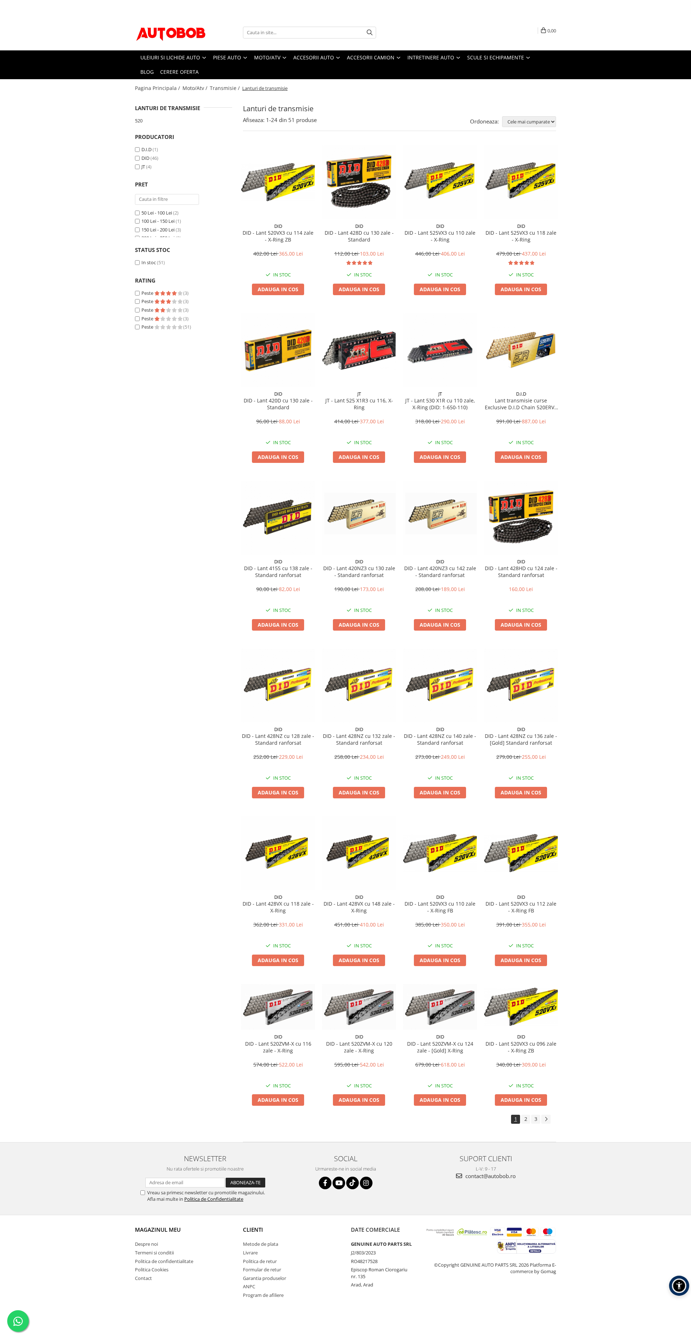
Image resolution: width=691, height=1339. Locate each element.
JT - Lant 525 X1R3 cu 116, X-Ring (359, 404)
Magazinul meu (158, 1229)
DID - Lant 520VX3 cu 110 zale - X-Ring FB (440, 907)
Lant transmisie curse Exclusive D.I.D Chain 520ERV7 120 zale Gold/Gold (521, 404)
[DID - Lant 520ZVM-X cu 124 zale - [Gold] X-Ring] (440, 1007)
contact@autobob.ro (490, 1176)
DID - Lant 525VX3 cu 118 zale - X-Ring (520, 236)
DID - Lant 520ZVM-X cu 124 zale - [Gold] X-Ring (440, 1047)
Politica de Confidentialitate (213, 1199)
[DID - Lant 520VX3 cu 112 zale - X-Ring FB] (521, 853)
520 (139, 120)
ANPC (249, 1286)
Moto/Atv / (195, 88)
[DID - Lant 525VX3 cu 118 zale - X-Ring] (521, 182)
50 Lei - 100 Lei (156, 212)
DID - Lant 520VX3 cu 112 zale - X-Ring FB (520, 907)
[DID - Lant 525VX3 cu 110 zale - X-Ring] (440, 182)
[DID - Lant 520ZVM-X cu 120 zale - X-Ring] (359, 1007)
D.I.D (146, 149)
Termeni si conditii (154, 1252)
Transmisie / (225, 88)
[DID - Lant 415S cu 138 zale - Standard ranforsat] (278, 518)
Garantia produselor (264, 1278)
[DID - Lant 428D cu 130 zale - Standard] (359, 182)
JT (143, 166)
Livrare (250, 1252)
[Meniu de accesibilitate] (679, 1286)
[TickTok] (352, 1183)
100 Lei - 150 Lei (158, 221)
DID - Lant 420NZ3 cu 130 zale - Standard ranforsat (359, 571)
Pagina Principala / (158, 88)
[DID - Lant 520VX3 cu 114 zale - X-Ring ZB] (278, 182)
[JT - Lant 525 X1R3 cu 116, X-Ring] (359, 350)
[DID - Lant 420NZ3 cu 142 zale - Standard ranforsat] (440, 518)
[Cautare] (369, 33)
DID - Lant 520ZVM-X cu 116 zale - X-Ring (278, 1047)
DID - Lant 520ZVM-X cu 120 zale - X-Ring (359, 1047)
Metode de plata (260, 1244)
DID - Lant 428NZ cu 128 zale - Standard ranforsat (278, 739)
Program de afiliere (263, 1295)
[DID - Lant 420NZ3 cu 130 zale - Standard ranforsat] (359, 518)
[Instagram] (366, 1183)
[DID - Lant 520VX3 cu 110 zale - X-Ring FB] (440, 853)
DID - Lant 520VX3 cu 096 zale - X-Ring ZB (520, 1047)
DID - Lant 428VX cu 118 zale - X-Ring (278, 907)
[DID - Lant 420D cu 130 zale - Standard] (278, 350)
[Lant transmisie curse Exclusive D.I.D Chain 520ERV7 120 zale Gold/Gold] (521, 350)
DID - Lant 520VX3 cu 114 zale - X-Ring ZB (278, 236)
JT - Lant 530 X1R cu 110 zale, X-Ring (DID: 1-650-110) (440, 404)
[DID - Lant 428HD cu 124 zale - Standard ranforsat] (521, 518)
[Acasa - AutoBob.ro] (171, 32)
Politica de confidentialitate (164, 1261)
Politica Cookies (151, 1269)
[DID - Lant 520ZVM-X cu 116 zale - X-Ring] (278, 1007)
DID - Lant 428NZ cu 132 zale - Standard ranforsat (359, 739)
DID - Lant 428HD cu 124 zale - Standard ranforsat (521, 571)
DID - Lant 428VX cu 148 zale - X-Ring (359, 907)
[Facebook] (325, 1183)
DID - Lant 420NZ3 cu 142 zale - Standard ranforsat (440, 571)
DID (145, 158)
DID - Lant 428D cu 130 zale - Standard (359, 236)
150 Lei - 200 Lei (158, 229)
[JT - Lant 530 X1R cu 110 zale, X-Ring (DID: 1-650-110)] (440, 350)
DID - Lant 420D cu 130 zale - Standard (278, 404)
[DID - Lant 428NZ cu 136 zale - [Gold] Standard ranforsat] (521, 685)
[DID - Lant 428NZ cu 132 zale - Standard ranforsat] (359, 685)
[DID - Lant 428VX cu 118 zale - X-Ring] (278, 853)
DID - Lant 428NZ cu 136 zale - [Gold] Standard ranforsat (521, 739)
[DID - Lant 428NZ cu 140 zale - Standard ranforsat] (440, 685)
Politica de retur (260, 1261)
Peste (147, 293)
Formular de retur (262, 1269)
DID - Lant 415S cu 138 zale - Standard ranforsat (278, 571)
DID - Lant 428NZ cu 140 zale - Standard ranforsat (440, 739)
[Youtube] (339, 1183)
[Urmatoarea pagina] (546, 1119)
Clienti (253, 1229)
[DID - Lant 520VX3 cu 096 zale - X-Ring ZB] (521, 1007)
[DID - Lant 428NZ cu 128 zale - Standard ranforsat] (278, 685)
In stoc (148, 262)
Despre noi (146, 1244)
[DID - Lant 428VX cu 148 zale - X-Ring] (359, 853)
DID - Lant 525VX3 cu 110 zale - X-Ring (440, 236)
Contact (143, 1278)
